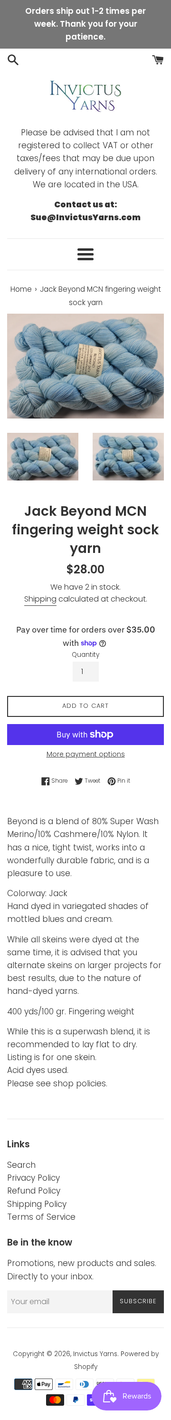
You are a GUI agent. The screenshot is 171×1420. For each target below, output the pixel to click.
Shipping (40, 598)
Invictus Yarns (95, 1354)
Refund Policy (33, 1190)
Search (21, 1165)
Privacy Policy (33, 1178)
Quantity (85, 654)
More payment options (86, 754)
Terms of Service (41, 1217)
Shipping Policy (36, 1204)
